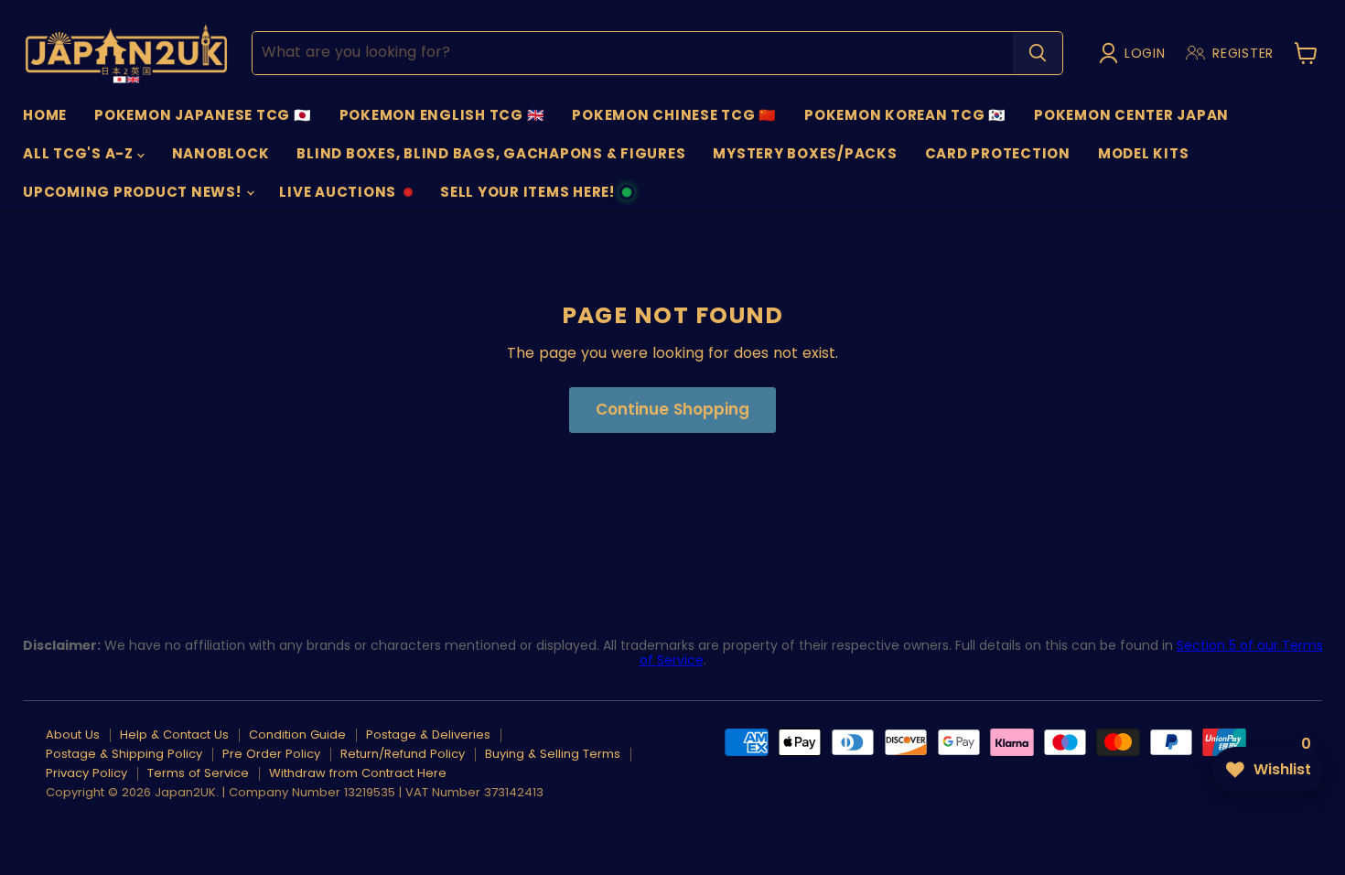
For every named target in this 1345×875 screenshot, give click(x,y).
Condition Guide (297, 734)
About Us (73, 734)
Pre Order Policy (271, 753)
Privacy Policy (86, 773)
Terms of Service (198, 773)
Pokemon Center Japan (1131, 114)
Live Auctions (337, 196)
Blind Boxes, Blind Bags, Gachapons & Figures (490, 153)
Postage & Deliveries (428, 734)
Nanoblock (221, 153)
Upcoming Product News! (133, 191)
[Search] (1037, 53)
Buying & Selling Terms (552, 753)
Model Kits (1143, 153)
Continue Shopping (672, 409)
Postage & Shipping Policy (124, 753)
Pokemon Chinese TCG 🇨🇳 (674, 114)
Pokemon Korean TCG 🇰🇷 (905, 114)
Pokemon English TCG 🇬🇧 (442, 114)
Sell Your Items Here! (527, 196)
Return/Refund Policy (402, 753)
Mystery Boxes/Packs (805, 153)
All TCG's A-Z (80, 153)
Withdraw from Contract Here (358, 773)
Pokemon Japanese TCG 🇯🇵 (203, 114)
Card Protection (998, 153)
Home (45, 114)
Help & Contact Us (174, 734)
